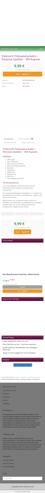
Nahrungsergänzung (28, 80)
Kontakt (5, 400)
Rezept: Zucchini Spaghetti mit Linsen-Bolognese (19, 353)
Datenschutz (6, 397)
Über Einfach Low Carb (10, 390)
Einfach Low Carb (10, 48)
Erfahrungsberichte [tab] (25, 139)
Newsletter (6, 403)
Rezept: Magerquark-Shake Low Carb (15, 341)
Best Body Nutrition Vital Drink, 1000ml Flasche (21, 274)
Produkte (23, 377)
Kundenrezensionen (27, 143)
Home (17, 377)
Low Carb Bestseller (9, 467)
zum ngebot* (22, 74)
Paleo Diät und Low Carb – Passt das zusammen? (20, 344)
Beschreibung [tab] (8, 139)
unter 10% (25, 83)
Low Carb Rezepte (8, 460)
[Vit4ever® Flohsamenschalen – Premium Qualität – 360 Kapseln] (22, 104)
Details (22, 287)
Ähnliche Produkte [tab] (10, 143)
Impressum (6, 394)
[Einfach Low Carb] (22, 23)
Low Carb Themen (8, 463)
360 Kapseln (26, 86)
